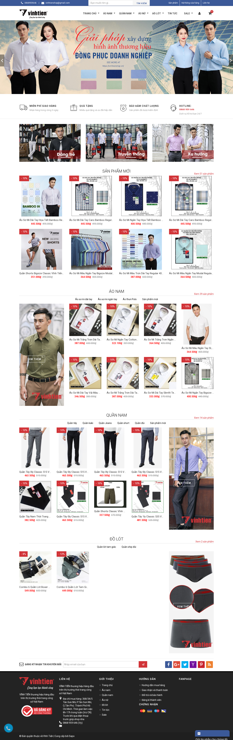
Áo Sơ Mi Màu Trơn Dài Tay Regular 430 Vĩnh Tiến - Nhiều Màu (153, 273)
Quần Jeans (105, 423)
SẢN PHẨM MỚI (116, 171)
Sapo (72, 736)
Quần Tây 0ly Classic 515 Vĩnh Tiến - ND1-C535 (83, 516)
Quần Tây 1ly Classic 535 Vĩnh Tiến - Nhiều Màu (158, 516)
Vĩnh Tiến (48, 736)
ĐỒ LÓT (116, 539)
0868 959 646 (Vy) (73, 722)
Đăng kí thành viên (151, 700)
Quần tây (72, 423)
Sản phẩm (173, 3)
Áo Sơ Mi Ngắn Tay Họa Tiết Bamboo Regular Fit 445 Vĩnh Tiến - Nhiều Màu (161, 220)
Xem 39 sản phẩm (204, 294)
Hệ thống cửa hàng (190, 3)
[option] (116, 60)
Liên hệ (206, 3)
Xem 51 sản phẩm (204, 173)
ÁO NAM (116, 291)
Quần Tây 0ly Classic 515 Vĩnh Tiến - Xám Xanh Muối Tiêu (164, 471)
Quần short (123, 423)
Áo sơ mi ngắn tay (107, 299)
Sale (104, 714)
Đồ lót (105, 705)
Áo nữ (105, 700)
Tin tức (105, 709)
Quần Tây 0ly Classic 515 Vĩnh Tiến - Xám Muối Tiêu (48, 471)
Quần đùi (139, 423)
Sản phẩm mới (150, 299)
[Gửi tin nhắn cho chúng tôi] (212, 733)
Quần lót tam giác (106, 547)
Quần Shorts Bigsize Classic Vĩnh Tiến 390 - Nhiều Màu (50, 273)
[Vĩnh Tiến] (34, 13)
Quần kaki (88, 423)
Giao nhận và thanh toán (155, 690)
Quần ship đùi (129, 547)
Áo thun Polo (130, 299)
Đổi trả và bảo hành (152, 695)
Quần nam (107, 695)
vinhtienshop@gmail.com (58, 3)
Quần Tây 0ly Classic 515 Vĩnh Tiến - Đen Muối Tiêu (123, 471)
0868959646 (31, 3)
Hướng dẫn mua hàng (153, 685)
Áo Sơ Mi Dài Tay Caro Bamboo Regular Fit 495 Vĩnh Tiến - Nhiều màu (108, 220)
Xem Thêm (34, 359)
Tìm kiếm (141, 3)
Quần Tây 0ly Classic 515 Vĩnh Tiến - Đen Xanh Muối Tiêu (88, 471)
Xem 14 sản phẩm (204, 417)
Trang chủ (107, 685)
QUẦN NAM (116, 415)
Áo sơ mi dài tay (83, 299)
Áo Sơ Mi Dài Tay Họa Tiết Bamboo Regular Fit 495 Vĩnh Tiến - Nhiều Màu (60, 220)
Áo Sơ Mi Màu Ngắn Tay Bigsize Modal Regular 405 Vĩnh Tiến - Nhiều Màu (110, 273)
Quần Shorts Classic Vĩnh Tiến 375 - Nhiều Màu (120, 511)
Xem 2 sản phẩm (204, 541)
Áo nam (106, 690)
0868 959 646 (186, 109)
